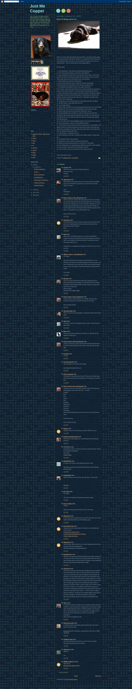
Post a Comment (63, 672)
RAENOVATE (67, 461)
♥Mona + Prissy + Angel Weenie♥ (73, 254)
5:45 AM (65, 668)
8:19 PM (65, 619)
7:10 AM (65, 646)
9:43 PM (65, 358)
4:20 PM (65, 370)
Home (76, 676)
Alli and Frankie (67, 311)
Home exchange (68, 374)
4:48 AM (65, 635)
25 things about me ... (40, 169)
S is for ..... (37, 172)
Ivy (33, 145)
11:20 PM (66, 275)
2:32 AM (65, 488)
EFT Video (66, 491)
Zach (33, 157)
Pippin (34, 155)
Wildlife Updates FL (69, 661)
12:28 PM (66, 230)
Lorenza (65, 167)
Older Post (98, 676)
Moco (65, 331)
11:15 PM (66, 599)
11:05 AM (66, 457)
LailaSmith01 (67, 475)
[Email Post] (99, 158)
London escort (67, 455)
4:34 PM (65, 251)
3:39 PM (65, 350)
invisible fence (67, 554)
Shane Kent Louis (68, 623)
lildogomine (66, 516)
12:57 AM (66, 328)
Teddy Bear (66, 179)
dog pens (66, 485)
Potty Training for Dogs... (71, 536)
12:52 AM (66, 216)
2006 (34, 195)
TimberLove (66, 649)
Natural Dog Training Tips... (72, 532)
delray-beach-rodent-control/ (71, 665)
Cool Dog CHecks (68, 362)
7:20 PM (65, 551)
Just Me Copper (37, 8)
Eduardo (65, 278)
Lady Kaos (66, 220)
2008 (34, 190)
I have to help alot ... (39, 182)
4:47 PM (65, 658)
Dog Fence (66, 631)
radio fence (66, 568)
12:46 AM (66, 338)
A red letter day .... (39, 177)
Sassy (65, 603)
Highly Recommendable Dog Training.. (75, 534)
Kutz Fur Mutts (67, 503)
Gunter (34, 138)
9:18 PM (65, 293)
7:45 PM (65, 500)
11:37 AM (66, 433)
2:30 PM (65, 425)
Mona (34, 152)
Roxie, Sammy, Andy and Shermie (73, 198)
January (36, 167)
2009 (34, 165)
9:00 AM (65, 443)
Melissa (65, 428)
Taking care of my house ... (41, 180)
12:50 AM (66, 194)
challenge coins (68, 639)
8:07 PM (65, 512)
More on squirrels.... (39, 174)
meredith (66, 354)
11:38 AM (66, 383)
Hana (65, 234)
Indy (33, 143)
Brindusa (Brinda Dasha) (70, 436)
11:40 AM (66, 471)
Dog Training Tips (68, 526)
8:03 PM (65, 538)
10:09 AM (66, 522)
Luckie (34, 150)
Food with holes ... (39, 185)
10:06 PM (66, 317)
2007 (34, 192)
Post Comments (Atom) (70, 679)
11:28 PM (66, 176)
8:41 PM (65, 307)
